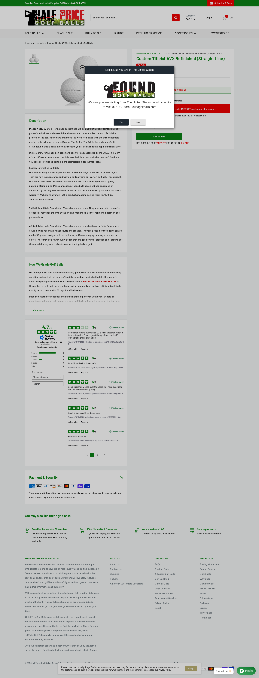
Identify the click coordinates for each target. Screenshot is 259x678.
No (138, 122)
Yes (121, 122)
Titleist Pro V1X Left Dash (42, 668)
